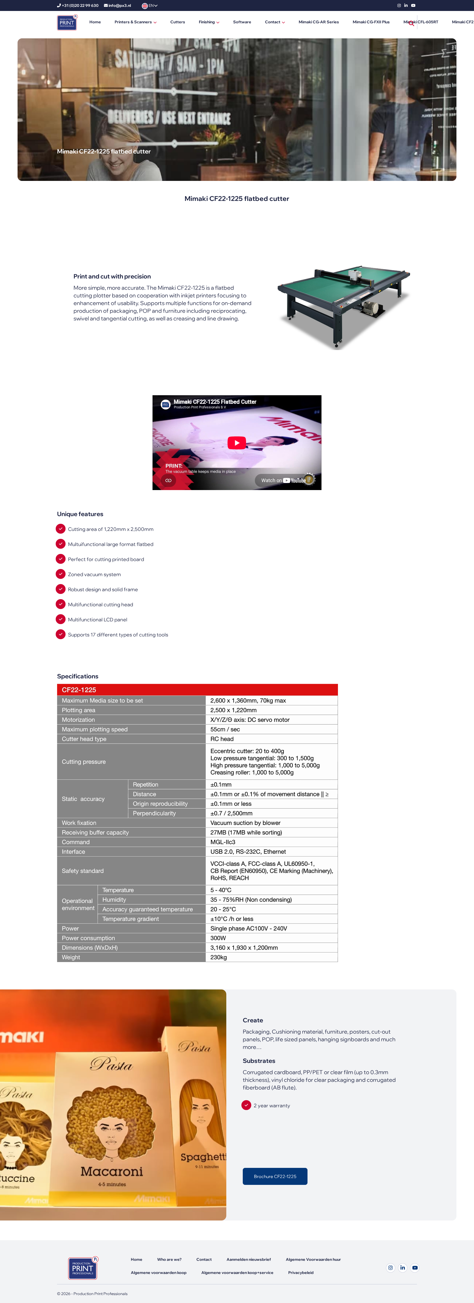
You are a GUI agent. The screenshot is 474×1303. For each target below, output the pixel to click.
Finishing (207, 21)
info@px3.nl (120, 5)
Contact (272, 21)
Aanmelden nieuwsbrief (249, 1259)
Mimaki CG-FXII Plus (371, 21)
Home (95, 21)
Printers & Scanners (133, 21)
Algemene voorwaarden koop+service (237, 1272)
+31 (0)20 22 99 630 (80, 5)
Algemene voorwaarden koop (159, 1272)
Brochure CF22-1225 (275, 1176)
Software (242, 21)
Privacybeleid (301, 1272)
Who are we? (169, 1259)
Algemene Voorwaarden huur (313, 1259)
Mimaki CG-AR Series (319, 21)
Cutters (177, 21)
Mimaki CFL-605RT (421, 21)
